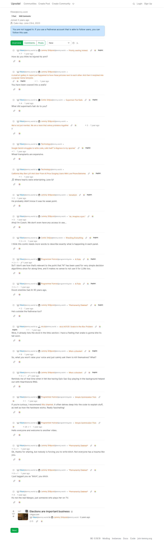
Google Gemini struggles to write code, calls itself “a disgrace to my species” (43, 148)
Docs (125, 538)
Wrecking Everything (74, 238)
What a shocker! (75, 351)
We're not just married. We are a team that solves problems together (40, 125)
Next (14, 530)
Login (139, 3)
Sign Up (148, 3)
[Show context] (91, 50)
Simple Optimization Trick (85, 397)
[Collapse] (14, 50)
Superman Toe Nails (74, 100)
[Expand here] (23, 515)
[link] (95, 50)
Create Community (61, 3)
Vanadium (73, 195)
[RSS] (77, 43)
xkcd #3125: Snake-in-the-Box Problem (76, 326)
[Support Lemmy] (73, 3)
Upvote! (16, 3)
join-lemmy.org (144, 538)
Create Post (44, 3)
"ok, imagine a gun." (77, 216)
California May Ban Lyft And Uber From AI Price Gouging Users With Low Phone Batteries (49, 173)
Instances (116, 538)
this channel (47, 404)
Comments (29, 43)
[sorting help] (73, 43)
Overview (16, 43)
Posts (41, 43)
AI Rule (78, 259)
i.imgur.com (34, 514)
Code (132, 538)
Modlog (106, 538)
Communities (30, 3)
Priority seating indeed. (78, 50)
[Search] (134, 3)
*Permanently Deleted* (78, 305)
